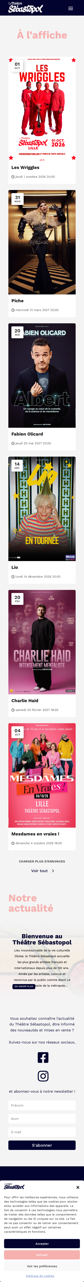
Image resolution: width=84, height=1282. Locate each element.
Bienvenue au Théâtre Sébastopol (42, 939)
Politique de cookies (40, 1275)
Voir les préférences (42, 1266)
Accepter (42, 1244)
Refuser (42, 1255)
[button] (78, 1187)
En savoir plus (24, 986)
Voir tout (39, 870)
